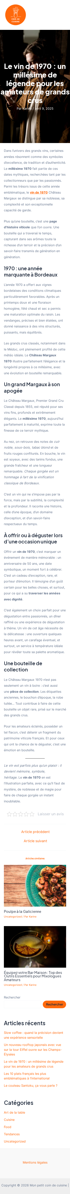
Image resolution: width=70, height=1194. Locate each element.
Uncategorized (13, 916)
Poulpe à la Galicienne (22, 911)
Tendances (12, 1134)
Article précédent (35, 832)
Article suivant (35, 841)
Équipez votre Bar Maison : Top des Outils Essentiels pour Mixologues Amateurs (33, 976)
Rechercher (12, 997)
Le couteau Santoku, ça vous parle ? (30, 1085)
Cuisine (9, 1120)
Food (7, 1127)
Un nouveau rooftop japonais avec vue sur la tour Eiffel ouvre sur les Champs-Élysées (33, 1049)
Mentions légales (35, 1162)
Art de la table (14, 1112)
